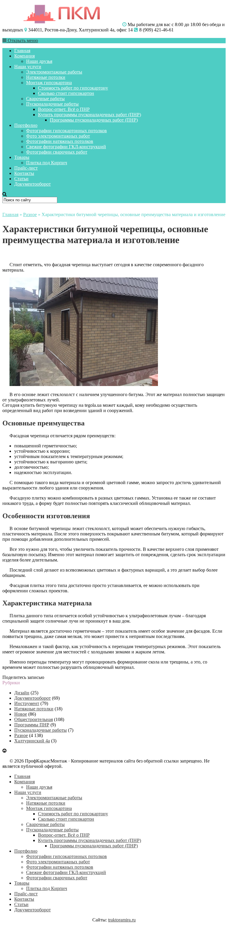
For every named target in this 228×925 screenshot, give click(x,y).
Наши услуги (27, 66)
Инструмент (26, 703)
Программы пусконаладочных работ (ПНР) (94, 119)
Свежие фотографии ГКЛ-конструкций (66, 146)
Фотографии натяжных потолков (59, 141)
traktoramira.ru (122, 919)
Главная (22, 50)
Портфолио (25, 125)
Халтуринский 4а (32, 740)
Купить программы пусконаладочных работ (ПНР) (89, 114)
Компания (24, 55)
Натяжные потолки (45, 77)
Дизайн (21, 692)
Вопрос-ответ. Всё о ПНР (64, 109)
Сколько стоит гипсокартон (66, 93)
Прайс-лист (26, 167)
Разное (30, 214)
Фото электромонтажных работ (58, 135)
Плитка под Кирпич (46, 162)
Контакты (24, 173)
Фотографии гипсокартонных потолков (66, 130)
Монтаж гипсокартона (49, 82)
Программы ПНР (31, 724)
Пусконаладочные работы (52, 103)
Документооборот (32, 183)
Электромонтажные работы (54, 71)
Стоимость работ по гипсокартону (73, 87)
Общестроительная (33, 719)
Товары (21, 157)
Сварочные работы (45, 98)
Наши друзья (39, 61)
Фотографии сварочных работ (56, 151)
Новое (20, 714)
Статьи (21, 178)
